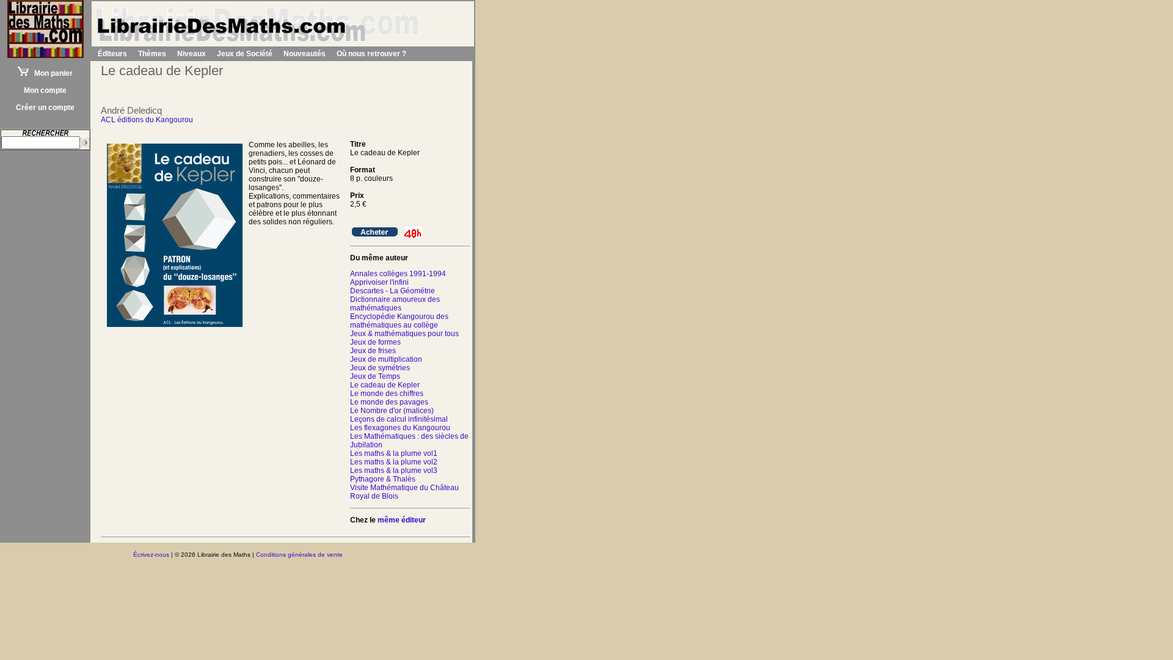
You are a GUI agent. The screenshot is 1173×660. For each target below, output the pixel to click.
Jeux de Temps (375, 376)
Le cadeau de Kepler (385, 385)
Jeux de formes (375, 342)
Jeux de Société (244, 54)
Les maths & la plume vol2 (393, 462)
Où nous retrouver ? (371, 54)
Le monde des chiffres (386, 393)
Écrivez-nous (151, 554)
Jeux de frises (373, 350)
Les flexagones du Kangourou (400, 428)
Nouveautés (304, 54)
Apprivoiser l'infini (379, 282)
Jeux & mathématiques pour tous (404, 333)
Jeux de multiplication (386, 359)
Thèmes (152, 54)
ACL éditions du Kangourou (147, 120)
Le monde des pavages (389, 402)
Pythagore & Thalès (382, 479)
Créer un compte (45, 107)
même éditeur (402, 520)
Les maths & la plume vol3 (393, 470)
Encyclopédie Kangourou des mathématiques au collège (399, 320)
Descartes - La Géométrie (392, 291)
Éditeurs (112, 54)
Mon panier (51, 73)
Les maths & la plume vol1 (393, 453)
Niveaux (191, 54)
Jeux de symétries (380, 368)
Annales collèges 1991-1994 (398, 274)
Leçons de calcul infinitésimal (399, 419)
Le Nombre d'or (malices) (392, 410)
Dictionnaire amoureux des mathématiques (395, 303)
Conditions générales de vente (299, 554)
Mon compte (45, 90)
